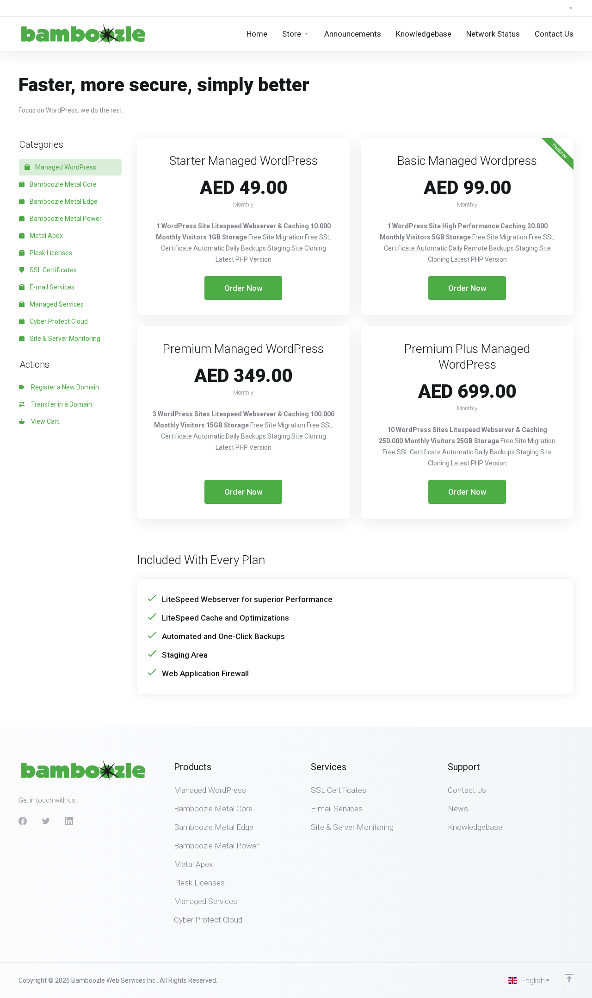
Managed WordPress (65, 167)
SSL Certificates (52, 270)
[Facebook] (22, 821)
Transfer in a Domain (60, 404)
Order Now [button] (243, 288)
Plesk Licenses (50, 253)
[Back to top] (569, 978)
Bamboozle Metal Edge (63, 201)
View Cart (43, 421)
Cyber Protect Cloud (58, 321)
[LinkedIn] (68, 821)
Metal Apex (45, 235)
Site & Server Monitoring (64, 338)
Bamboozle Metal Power (65, 218)
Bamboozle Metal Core (62, 184)
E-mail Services (51, 287)
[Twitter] (45, 821)
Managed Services (56, 304)
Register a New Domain (63, 387)
